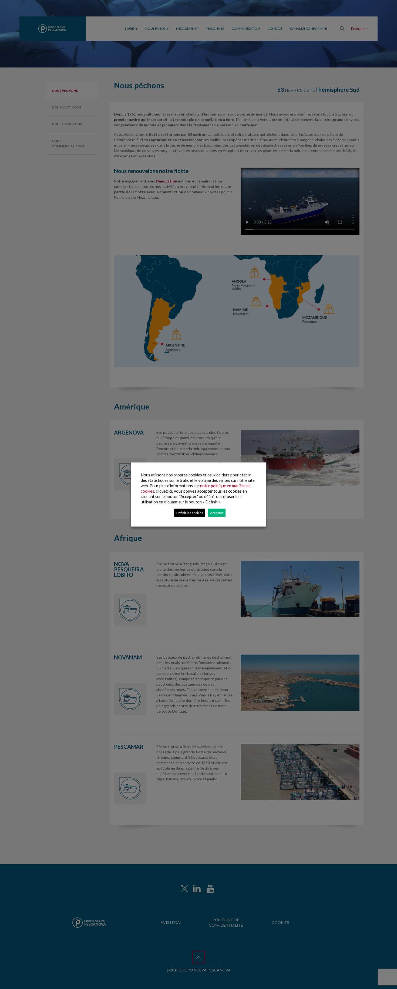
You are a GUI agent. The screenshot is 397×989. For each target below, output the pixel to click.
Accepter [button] (216, 513)
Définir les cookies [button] (189, 513)
